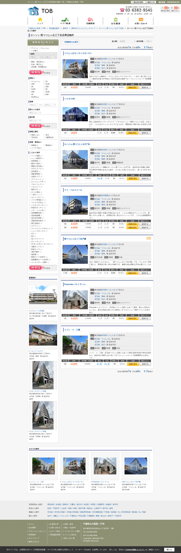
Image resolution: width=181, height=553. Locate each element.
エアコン (35, 226)
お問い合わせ (55, 528)
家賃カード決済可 (39, 257)
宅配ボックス (37, 247)
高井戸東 (81, 508)
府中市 (115, 504)
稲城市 (108, 504)
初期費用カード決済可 (41, 260)
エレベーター (37, 197)
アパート (34, 48)
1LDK (47, 84)
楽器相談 (35, 161)
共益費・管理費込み (39, 67)
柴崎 (103, 65)
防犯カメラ (36, 249)
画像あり (34, 145)
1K (46, 81)
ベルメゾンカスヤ (36, 351)
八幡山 (55, 516)
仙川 (103, 68)
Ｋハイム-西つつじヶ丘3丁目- (77, 144)
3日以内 (34, 137)
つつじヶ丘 (105, 62)
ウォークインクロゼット (41, 228)
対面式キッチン (38, 208)
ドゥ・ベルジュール (73, 190)
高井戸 (110, 516)
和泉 (75, 508)
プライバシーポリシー (37, 531)
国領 (103, 156)
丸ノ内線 (142, 512)
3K (46, 89)
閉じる (169, 549)
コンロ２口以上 (38, 202)
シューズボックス (39, 231)
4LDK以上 (35, 97)
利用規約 (32, 535)
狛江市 (79, 504)
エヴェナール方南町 (37, 311)
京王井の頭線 (59, 512)
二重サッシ (36, 195)
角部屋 (35, 254)
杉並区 (58, 504)
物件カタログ (34, 542)
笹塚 (70, 508)
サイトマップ (34, 538)
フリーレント (37, 179)
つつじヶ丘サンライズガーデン (78, 53)
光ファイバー (37, 239)
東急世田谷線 (85, 512)
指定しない (35, 135)
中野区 (93, 504)
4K (32, 94)
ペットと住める (70, 535)
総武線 (113, 512)
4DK (47, 94)
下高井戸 (56, 508)
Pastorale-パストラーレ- (75, 284)
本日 (47, 135)
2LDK (33, 89)
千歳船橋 (90, 516)
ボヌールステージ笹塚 (38, 391)
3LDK (47, 92)
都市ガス (35, 189)
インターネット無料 (40, 262)
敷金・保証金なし (38, 62)
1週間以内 (49, 137)
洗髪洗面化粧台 (38, 221)
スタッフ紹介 (55, 531)
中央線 (106, 512)
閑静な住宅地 (37, 166)
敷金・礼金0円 (70, 528)
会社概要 (32, 528)
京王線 (97, 62)
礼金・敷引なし (37, 64)
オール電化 (36, 192)
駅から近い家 (69, 538)
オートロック (37, 241)
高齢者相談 (36, 174)
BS (33, 236)
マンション (45, 48)
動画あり (49, 145)
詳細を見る (132, 87)
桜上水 (103, 516)
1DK (33, 84)
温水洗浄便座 (37, 218)
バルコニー (36, 187)
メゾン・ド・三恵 (72, 330)
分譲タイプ (36, 176)
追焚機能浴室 (37, 213)
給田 (111, 508)
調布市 (102, 59)
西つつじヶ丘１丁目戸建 (75, 239)
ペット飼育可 (37, 158)
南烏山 (89, 508)
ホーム (31, 524)
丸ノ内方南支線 (124, 512)
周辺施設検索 (55, 535)
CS (33, 234)
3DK (33, 92)
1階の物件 (36, 252)
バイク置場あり (38, 200)
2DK (47, 87)
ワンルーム (35, 81)
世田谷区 (50, 504)
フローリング (37, 184)
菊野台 (107, 195)
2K (32, 87)
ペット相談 (36, 156)
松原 (49, 508)
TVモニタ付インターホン (42, 244)
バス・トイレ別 (38, 210)
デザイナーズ (37, 169)
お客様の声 (54, 524)
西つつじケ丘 (110, 59)
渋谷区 (86, 504)
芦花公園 (81, 516)
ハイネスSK (69, 99)
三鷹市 (72, 504)
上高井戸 (97, 508)
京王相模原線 (97, 512)
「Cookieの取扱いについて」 (134, 550)
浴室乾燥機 (36, 215)
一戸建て (34, 51)
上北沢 (63, 508)
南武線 (134, 512)
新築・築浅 (68, 524)
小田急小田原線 (72, 512)
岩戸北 (105, 508)
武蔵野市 (100, 504)
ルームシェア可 (38, 182)
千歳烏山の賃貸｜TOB (94, 524)
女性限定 (35, 171)
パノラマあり (36, 148)
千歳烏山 (73, 516)
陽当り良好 (36, 163)
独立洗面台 (36, 223)
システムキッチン (39, 205)
